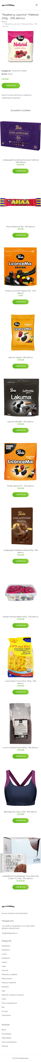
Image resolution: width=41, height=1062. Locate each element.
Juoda (4, 954)
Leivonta (5, 970)
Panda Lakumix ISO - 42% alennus (20, 486)
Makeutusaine (7, 978)
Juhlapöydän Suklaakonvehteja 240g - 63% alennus (20, 551)
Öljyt (3, 991)
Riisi (3, 1007)
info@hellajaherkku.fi (9, 933)
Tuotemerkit (16, 71)
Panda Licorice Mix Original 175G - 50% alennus (20, 292)
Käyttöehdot (6, 1038)
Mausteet (5, 987)
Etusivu (4, 22)
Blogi (4, 1030)
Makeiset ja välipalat (9, 974)
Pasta (4, 999)
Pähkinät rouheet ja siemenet (13, 995)
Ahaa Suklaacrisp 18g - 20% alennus (20, 226)
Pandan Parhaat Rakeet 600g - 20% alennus (20, 617)
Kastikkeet (6, 958)
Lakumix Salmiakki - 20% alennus (20, 422)
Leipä (4, 966)
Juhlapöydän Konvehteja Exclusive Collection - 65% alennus (20, 161)
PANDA (24, 71)
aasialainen (6, 946)
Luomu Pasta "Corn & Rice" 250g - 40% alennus (20, 682)
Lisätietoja (11, 86)
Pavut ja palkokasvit (9, 1003)
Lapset (4, 962)
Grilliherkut (6, 950)
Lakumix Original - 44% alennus (20, 357)
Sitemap (5, 1046)
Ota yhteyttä (6, 1034)
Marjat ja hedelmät (9, 983)
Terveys (5, 1011)
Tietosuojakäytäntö (9, 1042)
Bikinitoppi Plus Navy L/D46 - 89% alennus (20, 812)
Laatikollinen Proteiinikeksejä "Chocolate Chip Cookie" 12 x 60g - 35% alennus (20, 877)
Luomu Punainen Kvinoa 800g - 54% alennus (20, 747)
